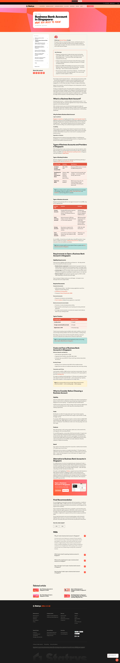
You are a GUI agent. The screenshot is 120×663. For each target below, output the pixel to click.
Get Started (90, 6)
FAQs (75, 620)
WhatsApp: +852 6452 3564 (37, 637)
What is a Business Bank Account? (39, 38)
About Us (76, 615)
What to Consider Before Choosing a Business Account (39, 54)
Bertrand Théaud (63, 40)
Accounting (42, 6)
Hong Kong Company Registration (52, 617)
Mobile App (35, 618)
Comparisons (63, 620)
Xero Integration (35, 620)
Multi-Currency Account (72, 240)
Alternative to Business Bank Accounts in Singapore (40, 58)
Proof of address (58, 300)
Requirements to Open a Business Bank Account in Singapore (39, 47)
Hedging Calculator (50, 635)
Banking (39, 14)
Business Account (49, 6)
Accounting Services (64, 632)
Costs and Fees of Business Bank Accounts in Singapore (40, 51)
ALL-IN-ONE (66, 6)
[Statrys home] (27, 6)
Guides (36, 14)
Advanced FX (35, 617)
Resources (72, 6)
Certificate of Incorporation (61, 291)
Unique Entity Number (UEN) (66, 293)
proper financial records (79, 119)
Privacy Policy (46, 644)
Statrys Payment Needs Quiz (51, 632)
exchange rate (60, 374)
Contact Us (35, 632)
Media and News (77, 618)
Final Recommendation (39, 60)
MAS (59, 161)
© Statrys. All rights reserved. (38, 644)
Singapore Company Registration (52, 615)
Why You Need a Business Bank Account (41, 41)
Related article (37, 66)
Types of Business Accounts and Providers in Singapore (40, 43)
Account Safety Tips (78, 621)
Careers (76, 617)
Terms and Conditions (53, 644)
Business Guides (63, 615)
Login (118, 3)
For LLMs (76, 623)
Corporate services (59, 6)
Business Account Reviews (65, 618)
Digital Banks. (66, 153)
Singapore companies (58, 119)
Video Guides (63, 617)
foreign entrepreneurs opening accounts (72, 151)
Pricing (77, 6)
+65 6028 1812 (35, 635)
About (81, 6)
